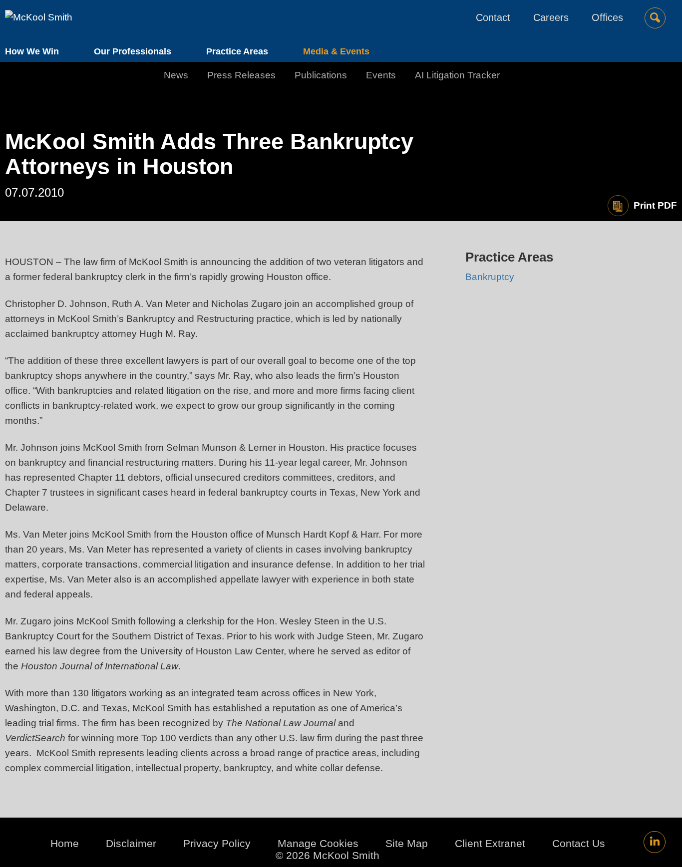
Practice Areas (237, 51)
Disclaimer (131, 843)
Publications (321, 75)
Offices (607, 17)
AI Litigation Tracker (457, 75)
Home (64, 843)
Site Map (406, 843)
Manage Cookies (318, 843)
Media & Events (336, 51)
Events (381, 75)
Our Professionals (132, 51)
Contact (493, 17)
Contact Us (578, 843)
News (176, 75)
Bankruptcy (489, 277)
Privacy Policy (217, 843)
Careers (551, 17)
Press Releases (241, 75)
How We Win (32, 51)
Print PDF (655, 205)
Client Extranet (490, 843)
